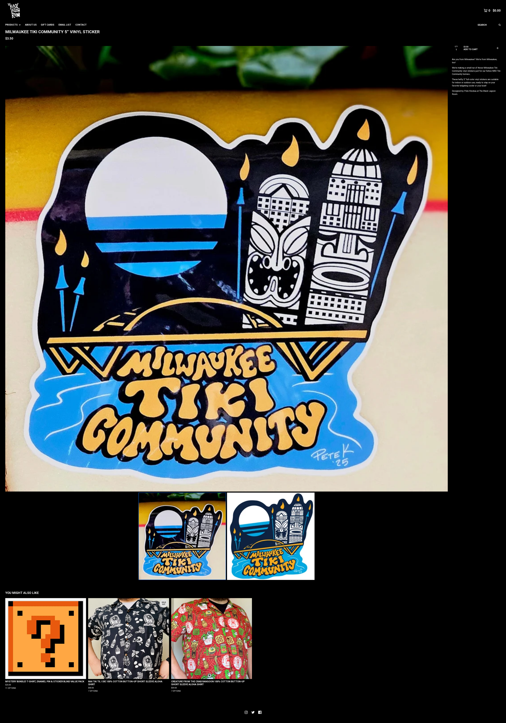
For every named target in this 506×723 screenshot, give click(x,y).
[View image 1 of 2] (182, 536)
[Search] (500, 25)
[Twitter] (253, 712)
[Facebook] (260, 712)
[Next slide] (444, 269)
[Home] (13, 10)
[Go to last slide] (9, 269)
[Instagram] (246, 712)
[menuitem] (13, 25)
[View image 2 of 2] (271, 536)
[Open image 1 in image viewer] (226, 269)
